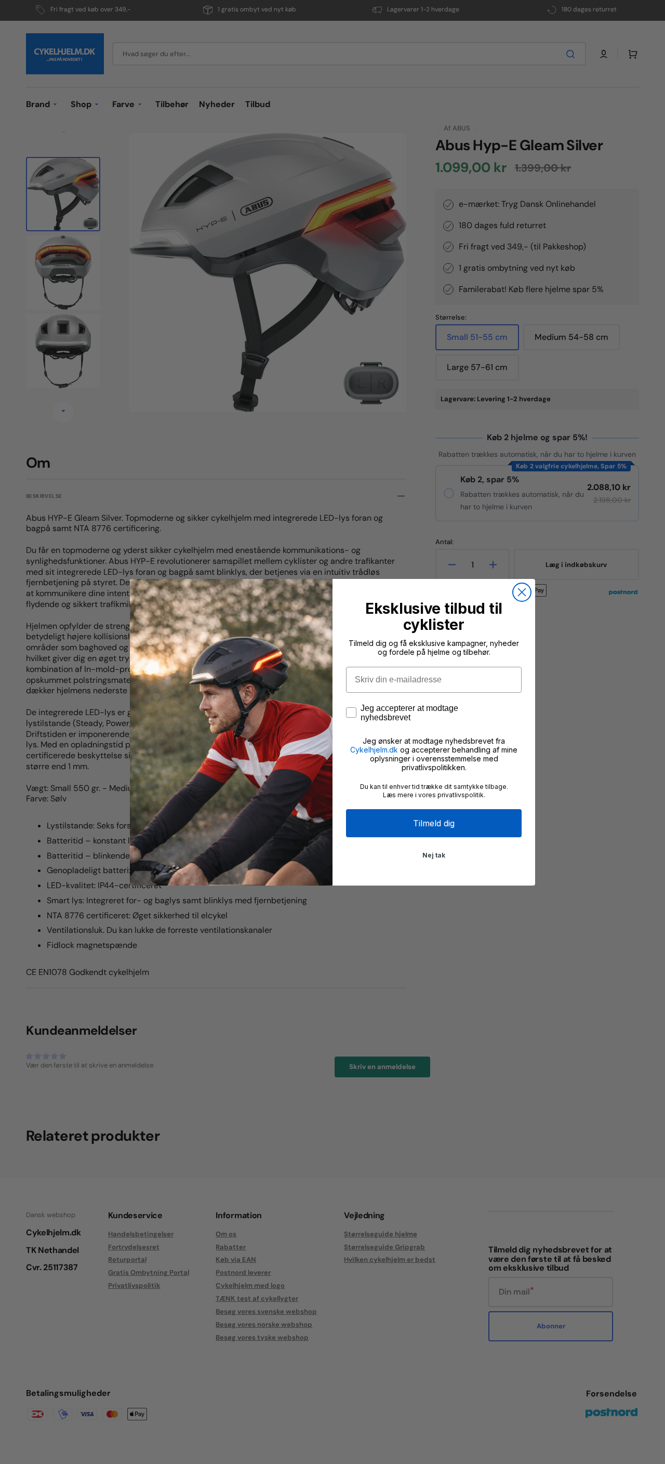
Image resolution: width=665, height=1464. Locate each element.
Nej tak (433, 855)
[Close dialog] (522, 592)
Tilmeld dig (434, 823)
